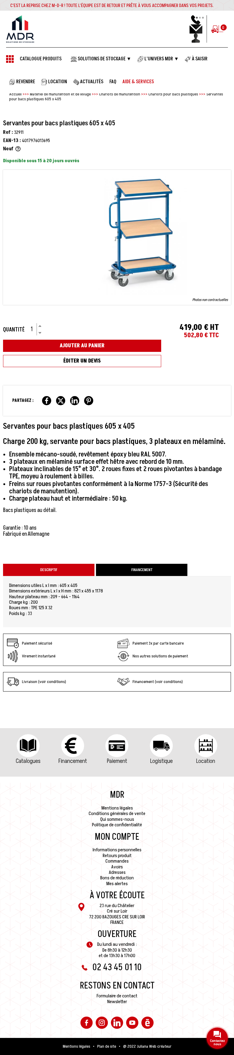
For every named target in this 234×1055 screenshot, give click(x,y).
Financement (72, 761)
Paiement (117, 761)
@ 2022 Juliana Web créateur (147, 1046)
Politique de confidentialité (117, 824)
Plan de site (106, 1046)
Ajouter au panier (82, 345)
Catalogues (28, 761)
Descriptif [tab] (48, 570)
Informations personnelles (117, 849)
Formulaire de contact (117, 996)
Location (205, 761)
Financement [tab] (141, 570)
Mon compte (117, 837)
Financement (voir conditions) (158, 682)
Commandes (117, 861)
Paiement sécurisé (37, 643)
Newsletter (117, 1001)
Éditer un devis (82, 361)
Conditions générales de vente (117, 813)
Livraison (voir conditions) (44, 682)
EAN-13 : (12, 140)
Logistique (161, 761)
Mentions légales (117, 808)
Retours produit (117, 855)
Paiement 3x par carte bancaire (158, 643)
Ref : (8, 132)
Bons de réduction (117, 877)
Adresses (117, 872)
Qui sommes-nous (117, 819)
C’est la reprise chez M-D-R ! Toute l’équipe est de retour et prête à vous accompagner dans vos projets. (112, 5)
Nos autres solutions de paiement (160, 656)
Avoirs (117, 867)
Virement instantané (38, 656)
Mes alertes (117, 883)
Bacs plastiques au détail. (30, 510)
